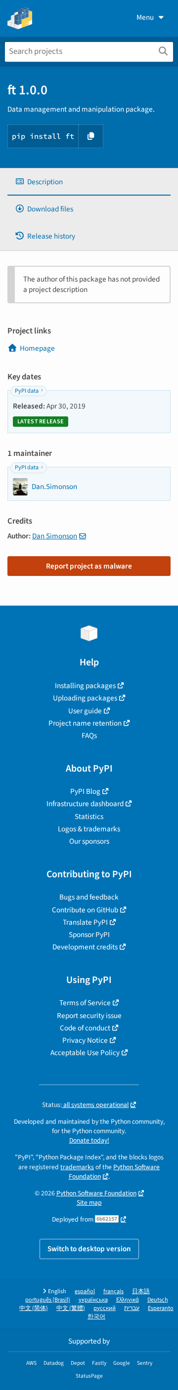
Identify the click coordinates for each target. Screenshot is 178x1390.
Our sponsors (89, 841)
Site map (89, 1202)
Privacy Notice (85, 1040)
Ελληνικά (127, 1300)
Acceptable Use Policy (85, 1052)
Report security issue (89, 1015)
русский (104, 1308)
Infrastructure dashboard (85, 803)
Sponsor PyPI (89, 934)
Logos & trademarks (89, 828)
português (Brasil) (47, 1300)
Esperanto (161, 1308)
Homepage (37, 348)
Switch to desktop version (89, 1248)
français (113, 1291)
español (85, 1291)
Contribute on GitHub (85, 909)
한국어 (96, 1316)
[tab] (89, 182)
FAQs (89, 735)
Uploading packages (85, 698)
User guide (85, 710)
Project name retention (85, 723)
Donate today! (89, 1140)
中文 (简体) (33, 1308)
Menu (145, 17)
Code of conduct (85, 1027)
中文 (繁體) (70, 1308)
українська (93, 1300)
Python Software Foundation (114, 1171)
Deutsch (157, 1300)
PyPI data (27, 391)
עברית (131, 1308)
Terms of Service (85, 1002)
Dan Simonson (54, 536)
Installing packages (85, 685)
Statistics (89, 816)
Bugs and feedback (89, 897)
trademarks (77, 1167)
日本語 (141, 1291)
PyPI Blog (85, 791)
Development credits (85, 946)
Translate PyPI (85, 922)
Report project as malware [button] (89, 566)
